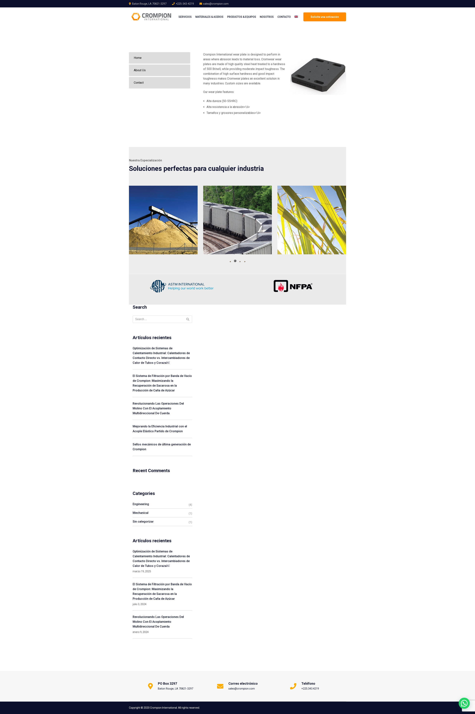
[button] (230, 261)
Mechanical (140, 513)
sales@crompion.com (216, 3)
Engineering (141, 504)
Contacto (284, 16)
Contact (139, 82)
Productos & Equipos (241, 16)
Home (138, 58)
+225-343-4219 (185, 3)
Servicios (185, 16)
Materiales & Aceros (209, 16)
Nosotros (267, 16)
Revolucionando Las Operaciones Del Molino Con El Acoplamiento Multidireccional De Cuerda (158, 408)
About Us (140, 70)
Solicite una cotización (325, 16)
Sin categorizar (143, 521)
